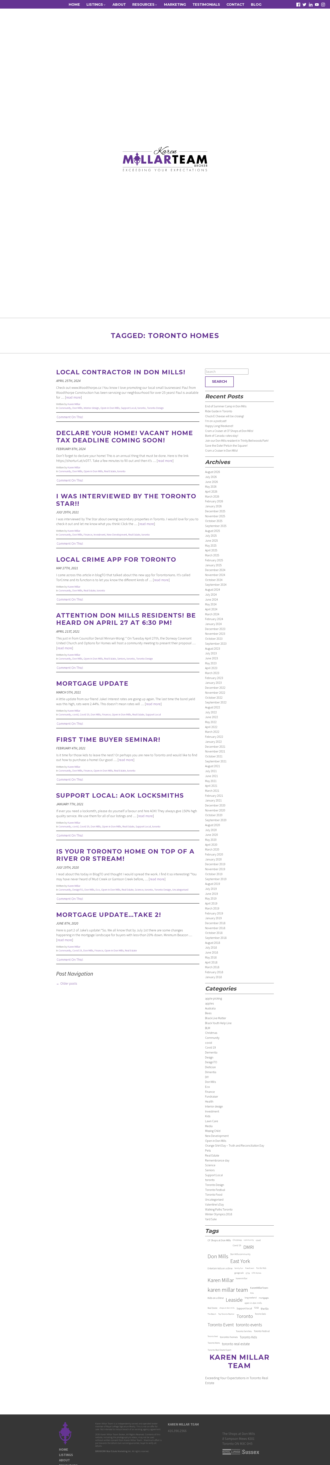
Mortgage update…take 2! (108, 914)
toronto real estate (236, 1344)
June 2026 (211, 482)
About (119, 4)
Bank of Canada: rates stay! (221, 435)
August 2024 (212, 589)
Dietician (210, 1067)
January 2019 (213, 918)
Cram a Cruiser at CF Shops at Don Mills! (229, 431)
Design (209, 1057)
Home (74, 4)
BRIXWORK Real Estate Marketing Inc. (113, 1451)
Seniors (121, 658)
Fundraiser (211, 1096)
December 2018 (215, 923)
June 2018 (211, 952)
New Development (117, 534)
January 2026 (213, 506)
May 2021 (211, 781)
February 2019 (214, 913)
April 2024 (211, 609)
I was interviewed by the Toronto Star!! (126, 499)
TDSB (256, 1307)
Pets (208, 1150)
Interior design (91, 408)
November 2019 (215, 869)
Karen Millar (74, 404)
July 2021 (211, 771)
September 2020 (215, 820)
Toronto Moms (214, 1343)
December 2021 (215, 746)
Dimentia (210, 1072)
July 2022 (211, 712)
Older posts (66, 983)
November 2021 (215, 751)
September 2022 (215, 702)
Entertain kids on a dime (220, 1268)
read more (73, 397)
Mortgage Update (92, 683)
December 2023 (215, 629)
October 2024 (213, 580)
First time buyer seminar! (108, 739)
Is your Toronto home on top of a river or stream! (125, 855)
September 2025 (215, 526)
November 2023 (215, 633)
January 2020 (213, 859)
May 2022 (211, 722)
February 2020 (214, 854)
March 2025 (212, 555)
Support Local (128, 408)
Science (139, 889)
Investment (99, 534)
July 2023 (211, 653)
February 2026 (214, 501)
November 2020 (215, 810)
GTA (248, 1273)
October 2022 (213, 697)
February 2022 (214, 737)
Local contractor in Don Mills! (120, 372)
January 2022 (213, 741)
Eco (98, 889)
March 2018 (212, 967)
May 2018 (211, 957)
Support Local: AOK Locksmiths (120, 795)
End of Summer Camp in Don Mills (225, 406)
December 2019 (215, 864)
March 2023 (212, 673)
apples (209, 1003)
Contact (235, 4)
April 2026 (211, 491)
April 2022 (211, 727)
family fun (239, 1268)
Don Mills (77, 408)
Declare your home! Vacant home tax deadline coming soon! (124, 436)
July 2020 (211, 830)
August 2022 (212, 707)
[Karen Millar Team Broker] (165, 158)
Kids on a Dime (216, 1298)
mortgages (264, 1297)
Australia (210, 1008)
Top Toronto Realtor (226, 1314)
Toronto (244, 1316)
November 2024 (215, 575)
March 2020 (212, 849)
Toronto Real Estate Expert (219, 1349)
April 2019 (211, 903)
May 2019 (211, 898)
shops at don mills (227, 1307)
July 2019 (211, 889)
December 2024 (215, 570)
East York (240, 1261)
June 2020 (211, 835)
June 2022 (211, 717)
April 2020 (211, 844)
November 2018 (215, 928)
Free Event (249, 1268)
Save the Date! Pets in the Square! (226, 445)
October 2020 (213, 815)
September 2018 (215, 938)
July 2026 (211, 477)
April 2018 (211, 962)
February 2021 (214, 795)
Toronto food (213, 1336)
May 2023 (211, 663)
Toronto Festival (215, 1190)
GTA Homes (256, 1273)
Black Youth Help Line (218, 1023)
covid (75, 714)
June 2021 (211, 776)
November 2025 (215, 516)
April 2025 (211, 550)
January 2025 (213, 565)
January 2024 (213, 624)
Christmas (211, 1033)
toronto (142, 408)
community (249, 1240)
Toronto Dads (260, 1314)
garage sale (239, 1273)
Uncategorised (180, 889)
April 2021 (211, 786)
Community (65, 408)
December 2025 (215, 511)
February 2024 (214, 619)
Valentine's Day (214, 1204)
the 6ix (265, 1308)
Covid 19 (84, 714)
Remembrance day (217, 1160)
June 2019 (211, 894)
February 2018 (214, 972)
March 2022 (212, 732)
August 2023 (212, 648)
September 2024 (215, 584)
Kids (207, 1116)
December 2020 (215, 805)
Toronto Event (221, 1325)
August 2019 (212, 884)
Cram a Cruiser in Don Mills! (221, 450)
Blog (256, 4)
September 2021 (215, 761)
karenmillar (241, 1278)
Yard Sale (211, 1219)
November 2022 (215, 692)
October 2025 (213, 521)
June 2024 (211, 599)
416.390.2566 (177, 1431)
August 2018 (212, 943)
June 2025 (211, 540)
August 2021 (212, 766)
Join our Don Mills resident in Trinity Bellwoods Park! (237, 440)
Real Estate (110, 471)
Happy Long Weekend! (219, 426)
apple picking (213, 998)
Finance (88, 534)
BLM (207, 1028)
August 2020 (212, 825)
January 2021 (213, 800)
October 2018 (213, 933)
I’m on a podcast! (215, 421)
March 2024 (212, 614)
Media (209, 1126)
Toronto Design (155, 408)
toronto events (249, 1324)
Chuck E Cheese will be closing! (224, 416)
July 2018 (211, 947)
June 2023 (211, 658)
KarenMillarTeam (259, 1287)
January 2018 (213, 977)
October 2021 (213, 756)
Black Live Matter (215, 1018)
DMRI (248, 1247)
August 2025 (212, 531)
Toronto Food (213, 1194)
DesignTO (77, 889)
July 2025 (211, 535)
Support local (244, 1308)
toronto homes (229, 1337)
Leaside (234, 1300)
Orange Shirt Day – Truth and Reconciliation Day (234, 1145)
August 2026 (212, 472)
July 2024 (211, 594)
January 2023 (213, 683)
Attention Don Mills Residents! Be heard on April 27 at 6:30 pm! (126, 619)
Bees (208, 1013)
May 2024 (211, 604)
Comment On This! (70, 417)
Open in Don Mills (110, 408)
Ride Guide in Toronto (218, 411)
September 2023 (215, 643)
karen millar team (228, 1289)
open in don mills (253, 1303)
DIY (207, 1077)
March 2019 (212, 908)
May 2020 (211, 840)
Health (209, 1101)
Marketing (175, 4)
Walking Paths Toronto (219, 1209)
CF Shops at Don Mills (219, 1240)
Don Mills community (240, 1254)
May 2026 (211, 486)
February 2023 (214, 678)
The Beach (212, 1314)
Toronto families (244, 1331)
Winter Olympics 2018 (218, 1214)
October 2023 (213, 638)
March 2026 (212, 496)
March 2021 (212, 791)
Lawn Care (211, 1121)
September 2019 (215, 879)
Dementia (211, 1052)
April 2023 (211, 668)
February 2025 (214, 560)
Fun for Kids (261, 1268)
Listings (66, 1455)
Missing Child (212, 1131)
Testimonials (206, 4)
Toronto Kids (248, 1337)
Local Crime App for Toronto (116, 559)
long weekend (251, 1297)
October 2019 (213, 874)
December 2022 (215, 687)
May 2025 (211, 545)
